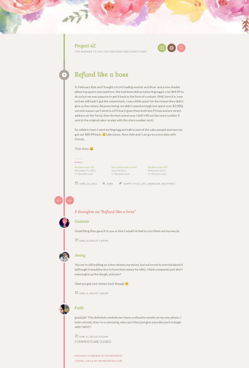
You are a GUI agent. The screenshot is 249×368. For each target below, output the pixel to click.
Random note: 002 (157, 167)
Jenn (109, 183)
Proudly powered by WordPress (98, 355)
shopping (168, 183)
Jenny (80, 255)
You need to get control (124, 167)
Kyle (136, 183)
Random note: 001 (84, 167)
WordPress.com (110, 360)
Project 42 (85, 46)
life (143, 183)
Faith (79, 307)
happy (127, 183)
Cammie (82, 221)
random (154, 183)
